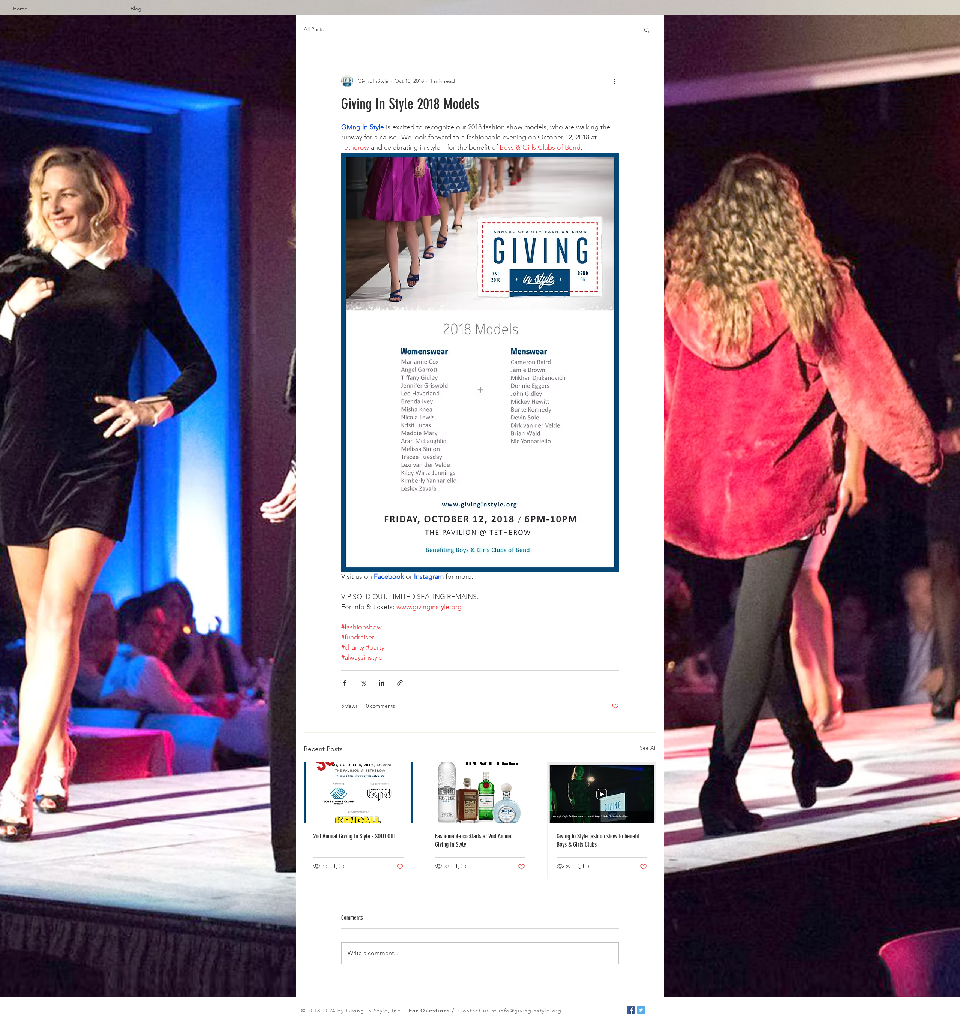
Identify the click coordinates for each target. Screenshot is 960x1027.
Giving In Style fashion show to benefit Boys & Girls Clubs (597, 840)
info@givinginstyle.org (530, 1010)
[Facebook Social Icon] (630, 1010)
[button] (646, 30)
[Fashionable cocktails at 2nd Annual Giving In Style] (480, 792)
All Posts (314, 29)
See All (648, 747)
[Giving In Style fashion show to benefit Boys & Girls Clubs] (602, 792)
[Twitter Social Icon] (641, 1010)
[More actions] (614, 80)
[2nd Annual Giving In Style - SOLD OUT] (358, 792)
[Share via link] (400, 682)
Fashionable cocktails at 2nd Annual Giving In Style (474, 840)
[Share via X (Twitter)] (363, 682)
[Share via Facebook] (344, 682)
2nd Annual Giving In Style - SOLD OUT (354, 836)
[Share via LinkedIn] (381, 682)
